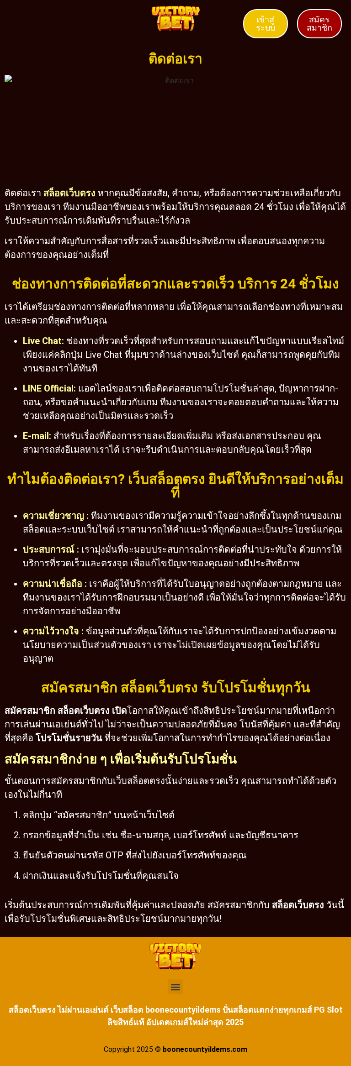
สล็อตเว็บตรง (69, 193)
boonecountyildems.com (205, 1049)
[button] (175, 986)
